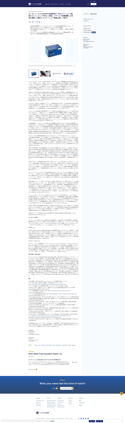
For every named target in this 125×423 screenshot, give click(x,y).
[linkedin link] (81, 418)
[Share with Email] (39, 22)
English (85, 28)
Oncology (73, 345)
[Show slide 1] (34, 74)
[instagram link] (88, 418)
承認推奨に (56, 147)
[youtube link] (83, 418)
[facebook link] (85, 418)
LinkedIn (36, 251)
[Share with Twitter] (35, 22)
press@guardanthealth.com (88, 46)
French (89, 28)
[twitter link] (78, 418)
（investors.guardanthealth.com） (51, 223)
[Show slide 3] (57, 74)
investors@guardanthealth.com (34, 334)
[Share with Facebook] (37, 22)
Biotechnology (49, 345)
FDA (39, 345)
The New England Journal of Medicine (62, 152)
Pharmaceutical (58, 345)
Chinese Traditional (87, 30)
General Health (64, 345)
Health (54, 345)
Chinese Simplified (87, 32)
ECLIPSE (70, 149)
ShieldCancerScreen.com (34, 214)
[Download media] (74, 66)
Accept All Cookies (99, 421)
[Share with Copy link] (41, 22)
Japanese (94, 32)
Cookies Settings (92, 421)
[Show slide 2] (45, 74)
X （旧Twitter (42, 251)
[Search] (90, 1)
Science (69, 345)
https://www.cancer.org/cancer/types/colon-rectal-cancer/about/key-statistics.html (47, 284)
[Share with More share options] (43, 22)
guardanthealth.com (70, 250)
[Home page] (35, 4)
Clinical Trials (43, 345)
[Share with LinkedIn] (33, 22)
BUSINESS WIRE (46, 81)
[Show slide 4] (69, 74)
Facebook (49, 251)
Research (36, 345)
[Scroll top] (121, 393)
